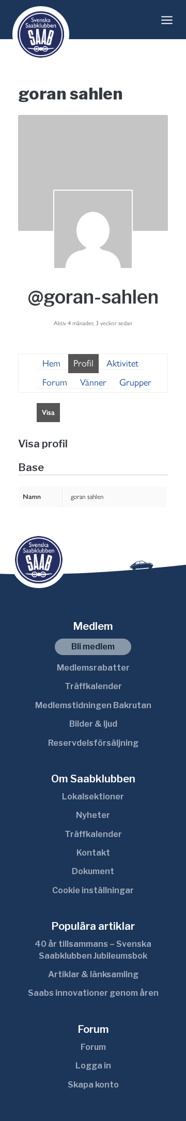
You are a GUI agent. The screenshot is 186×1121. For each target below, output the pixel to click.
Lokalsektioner (93, 796)
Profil (83, 363)
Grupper (135, 382)
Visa (48, 412)
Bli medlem (93, 646)
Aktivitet (122, 363)
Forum (54, 382)
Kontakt (93, 853)
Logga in (93, 1065)
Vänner (93, 382)
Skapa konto (93, 1085)
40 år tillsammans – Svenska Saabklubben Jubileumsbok (93, 949)
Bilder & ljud (93, 724)
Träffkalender (93, 686)
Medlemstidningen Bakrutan (93, 705)
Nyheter (93, 815)
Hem (51, 363)
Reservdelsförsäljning (93, 743)
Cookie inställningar (93, 890)
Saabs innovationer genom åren (93, 993)
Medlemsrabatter (93, 668)
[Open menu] (167, 20)
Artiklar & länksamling (93, 974)
